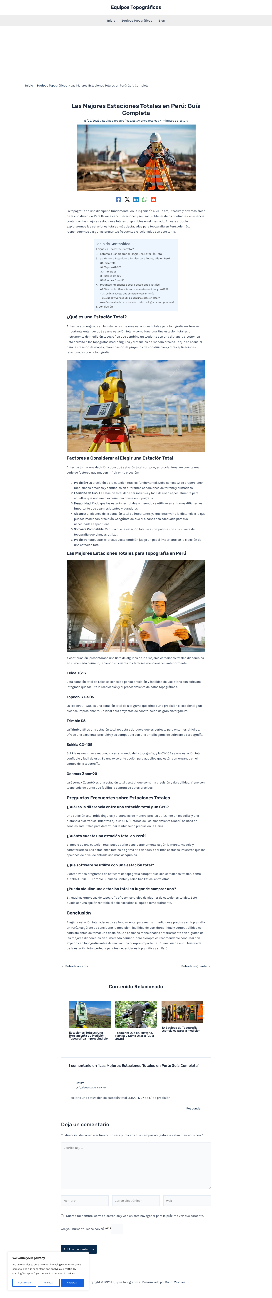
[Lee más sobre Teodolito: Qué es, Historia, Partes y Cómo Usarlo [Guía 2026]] (136, 1014)
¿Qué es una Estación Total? (116, 249)
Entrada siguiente (196, 966)
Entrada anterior (74, 966)
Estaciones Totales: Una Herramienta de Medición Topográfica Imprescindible (88, 1035)
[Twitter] (127, 199)
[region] (48, 1271)
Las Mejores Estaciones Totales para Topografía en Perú (134, 258)
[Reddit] (153, 199)
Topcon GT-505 (113, 267)
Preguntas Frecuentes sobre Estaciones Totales (129, 284)
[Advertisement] (136, 54)
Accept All (72, 1282)
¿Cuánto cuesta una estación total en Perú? (129, 293)
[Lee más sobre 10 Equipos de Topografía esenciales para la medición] (182, 1011)
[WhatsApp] (144, 199)
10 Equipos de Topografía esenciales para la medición (181, 1029)
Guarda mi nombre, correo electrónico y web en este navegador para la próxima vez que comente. (135, 1216)
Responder (194, 1108)
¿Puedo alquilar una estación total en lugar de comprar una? (139, 302)
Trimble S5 (110, 271)
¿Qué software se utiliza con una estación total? (132, 297)
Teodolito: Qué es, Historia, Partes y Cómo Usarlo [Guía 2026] (134, 1035)
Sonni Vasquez (175, 1282)
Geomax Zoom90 (114, 280)
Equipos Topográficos (136, 7)
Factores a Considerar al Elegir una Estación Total (130, 254)
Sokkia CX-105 (112, 275)
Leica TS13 (109, 262)
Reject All (48, 1282)
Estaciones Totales (144, 120)
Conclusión (106, 306)
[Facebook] (118, 199)
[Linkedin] (136, 199)
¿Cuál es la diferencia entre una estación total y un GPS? (136, 289)
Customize (24, 1282)
